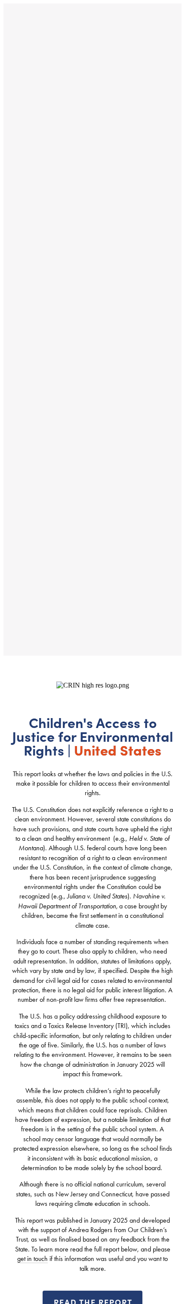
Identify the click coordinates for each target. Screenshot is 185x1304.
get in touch (32, 1258)
